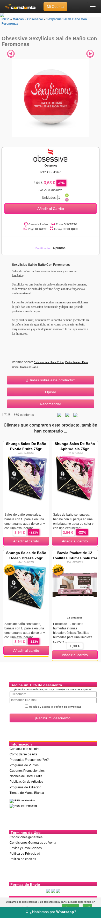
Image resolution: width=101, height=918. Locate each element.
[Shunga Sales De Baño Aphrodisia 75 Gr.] (75, 477)
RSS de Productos (26, 805)
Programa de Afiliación (25, 787)
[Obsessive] (50, 155)
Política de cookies (23, 859)
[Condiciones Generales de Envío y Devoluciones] (48, 891)
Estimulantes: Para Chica (49, 362)
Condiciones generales (26, 837)
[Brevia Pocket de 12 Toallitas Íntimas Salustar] (75, 586)
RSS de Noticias (24, 800)
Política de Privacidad (25, 853)
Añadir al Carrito (50, 209)
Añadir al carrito (26, 541)
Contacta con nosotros (25, 749)
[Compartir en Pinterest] (75, 415)
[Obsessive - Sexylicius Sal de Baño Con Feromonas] (50, 97)
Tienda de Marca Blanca (27, 793)
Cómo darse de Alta (23, 754)
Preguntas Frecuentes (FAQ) (29, 760)
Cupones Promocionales (27, 771)
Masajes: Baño (29, 366)
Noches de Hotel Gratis (26, 776)
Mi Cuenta (55, 6)
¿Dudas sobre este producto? (50, 380)
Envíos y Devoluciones (26, 848)
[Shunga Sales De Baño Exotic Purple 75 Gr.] (26, 477)
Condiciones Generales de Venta (33, 842)
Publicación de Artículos (26, 781)
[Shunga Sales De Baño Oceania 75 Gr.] (26, 586)
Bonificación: (50, 248)
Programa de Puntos (24, 765)
